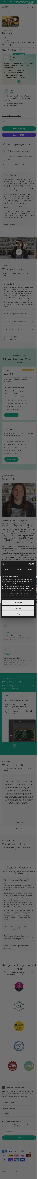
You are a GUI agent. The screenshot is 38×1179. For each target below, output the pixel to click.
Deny (18, 614)
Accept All (18, 602)
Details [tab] (18, 569)
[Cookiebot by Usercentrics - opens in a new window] (26, 564)
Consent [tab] (7, 569)
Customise (17, 608)
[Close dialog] (36, 577)
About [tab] (30, 569)
